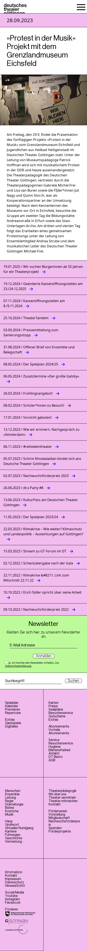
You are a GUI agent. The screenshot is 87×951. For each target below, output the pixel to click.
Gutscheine (57, 716)
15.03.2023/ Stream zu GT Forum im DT (34, 551)
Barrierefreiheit (60, 750)
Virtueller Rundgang (19, 828)
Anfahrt (54, 753)
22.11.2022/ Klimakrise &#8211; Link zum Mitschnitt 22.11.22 (36, 578)
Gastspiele (13, 723)
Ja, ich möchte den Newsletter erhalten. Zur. (32, 664)
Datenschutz (14, 882)
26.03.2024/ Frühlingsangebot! (28, 393)
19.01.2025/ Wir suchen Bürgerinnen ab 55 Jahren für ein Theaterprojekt (43, 269)
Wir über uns (57, 794)
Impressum (13, 879)
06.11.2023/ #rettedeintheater (27, 446)
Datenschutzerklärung (18, 666)
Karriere (11, 831)
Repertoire (13, 713)
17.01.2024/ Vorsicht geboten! (27, 417)
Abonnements (59, 733)
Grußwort (12, 824)
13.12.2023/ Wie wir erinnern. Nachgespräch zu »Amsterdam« (41, 432)
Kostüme (12, 811)
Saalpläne (56, 709)
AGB (52, 760)
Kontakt (55, 804)
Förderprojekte (60, 831)
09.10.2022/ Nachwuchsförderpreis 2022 (36, 609)
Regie (9, 801)
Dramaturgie (14, 804)
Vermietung (13, 841)
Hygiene (55, 746)
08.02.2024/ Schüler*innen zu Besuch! (33, 405)
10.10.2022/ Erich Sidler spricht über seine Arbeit (42, 592)
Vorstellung (57, 814)
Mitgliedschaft (59, 818)
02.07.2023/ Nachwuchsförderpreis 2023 (36, 475)
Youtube (11, 896)
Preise (53, 706)
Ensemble (12, 794)
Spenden (55, 828)
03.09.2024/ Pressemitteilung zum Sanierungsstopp (30, 332)
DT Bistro (56, 757)
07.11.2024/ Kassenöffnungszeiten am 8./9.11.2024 (34, 303)
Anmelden (44, 656)
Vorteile (54, 730)
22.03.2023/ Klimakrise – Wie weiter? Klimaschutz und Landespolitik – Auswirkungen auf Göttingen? (43, 531)
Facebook (12, 902)
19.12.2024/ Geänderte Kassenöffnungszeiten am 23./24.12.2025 (43, 286)
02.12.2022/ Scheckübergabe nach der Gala (38, 563)
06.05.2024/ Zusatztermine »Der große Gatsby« (41, 376)
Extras (10, 719)
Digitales (11, 726)
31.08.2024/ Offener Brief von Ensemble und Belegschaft (39, 349)
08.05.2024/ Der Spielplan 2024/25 (30, 364)
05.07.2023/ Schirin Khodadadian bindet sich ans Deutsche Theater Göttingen (42, 461)
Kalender (11, 706)
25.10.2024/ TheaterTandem (26, 318)
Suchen (73, 681)
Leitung (10, 797)
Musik (9, 814)
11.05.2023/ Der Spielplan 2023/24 (30, 517)
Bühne (9, 807)
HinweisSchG (15, 885)
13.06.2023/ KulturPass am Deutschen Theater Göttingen (40, 502)
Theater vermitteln (62, 797)
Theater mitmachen (63, 801)
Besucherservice (61, 713)
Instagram (12, 899)
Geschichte (13, 838)
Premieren (12, 709)
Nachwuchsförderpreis (64, 823)
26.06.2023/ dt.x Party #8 (23, 487)
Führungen (12, 835)
